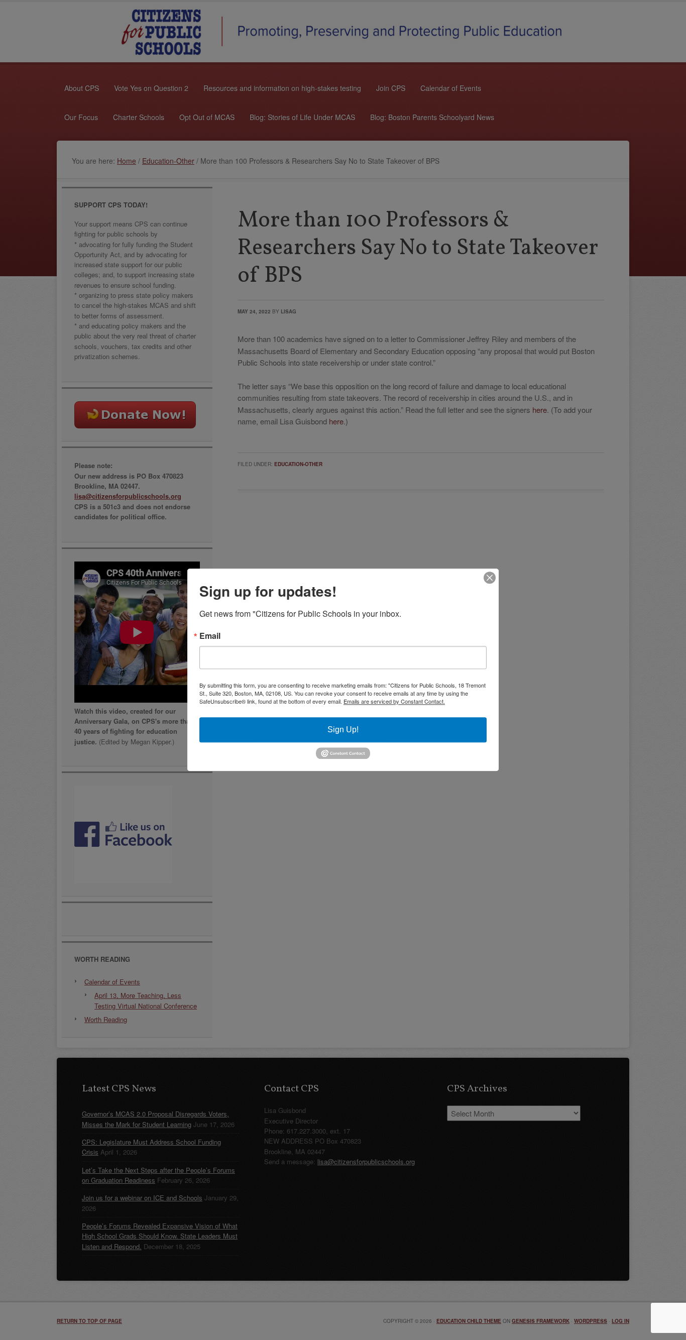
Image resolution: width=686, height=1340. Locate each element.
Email (209, 636)
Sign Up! (343, 729)
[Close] (490, 578)
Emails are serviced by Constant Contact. (394, 701)
